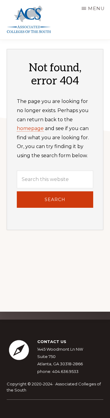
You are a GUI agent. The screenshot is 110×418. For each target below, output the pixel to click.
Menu (96, 8)
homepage (30, 128)
